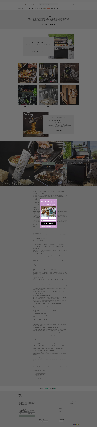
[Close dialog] (56, 199)
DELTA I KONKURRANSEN (48, 223)
